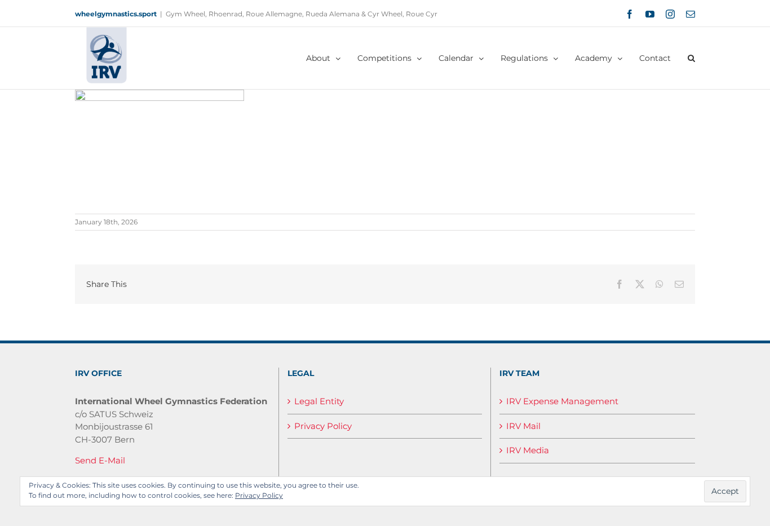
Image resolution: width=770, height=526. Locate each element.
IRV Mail (523, 426)
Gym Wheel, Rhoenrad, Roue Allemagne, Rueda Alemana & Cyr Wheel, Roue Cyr (301, 14)
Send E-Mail (100, 460)
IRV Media (527, 450)
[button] (691, 58)
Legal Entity (319, 401)
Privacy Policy (323, 426)
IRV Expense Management (562, 401)
